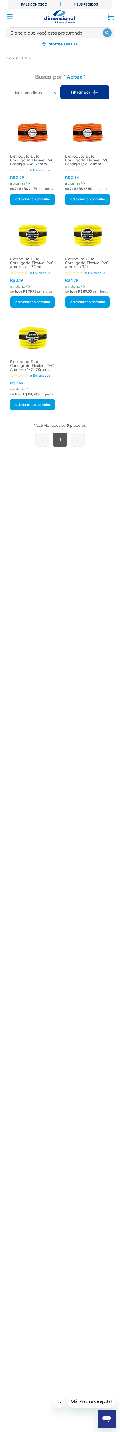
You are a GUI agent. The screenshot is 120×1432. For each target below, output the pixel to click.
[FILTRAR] (85, 92)
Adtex (25, 58)
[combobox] (60, 32)
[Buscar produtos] (107, 32)
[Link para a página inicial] (10, 58)
